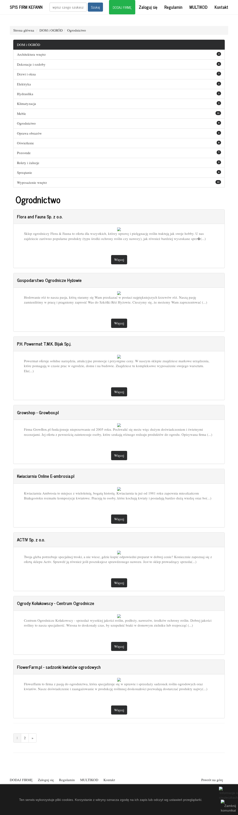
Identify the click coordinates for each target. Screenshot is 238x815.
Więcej (119, 259)
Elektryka (24, 84)
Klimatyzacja (26, 103)
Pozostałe (24, 152)
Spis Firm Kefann (26, 6)
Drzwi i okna (26, 74)
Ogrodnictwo (76, 30)
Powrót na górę (212, 779)
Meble (21, 113)
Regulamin (173, 6)
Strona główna (23, 30)
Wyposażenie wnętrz (32, 182)
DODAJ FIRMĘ (122, 7)
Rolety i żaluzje (28, 162)
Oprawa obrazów (29, 133)
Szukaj (95, 7)
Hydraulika (25, 93)
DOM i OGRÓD (51, 30)
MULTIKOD (198, 6)
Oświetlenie (25, 143)
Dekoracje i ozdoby (31, 64)
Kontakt (221, 6)
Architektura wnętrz (31, 54)
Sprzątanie (24, 172)
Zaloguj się (148, 6)
